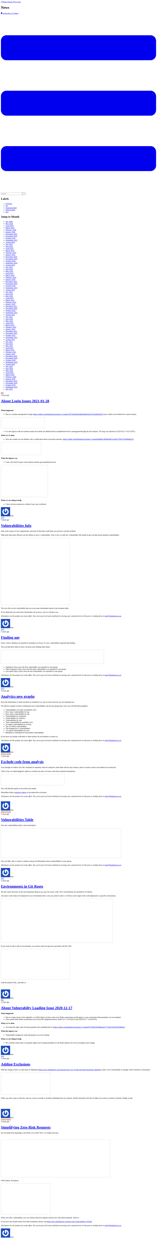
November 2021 (11, 333)
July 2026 (9, 222)
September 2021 (11, 337)
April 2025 (9, 248)
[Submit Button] (24, 193)
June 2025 (9, 246)
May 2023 (9, 296)
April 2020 (9, 373)
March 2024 (10, 275)
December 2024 (11, 257)
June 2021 (9, 344)
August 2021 (10, 340)
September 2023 (11, 288)
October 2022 (11, 311)
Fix (7, 206)
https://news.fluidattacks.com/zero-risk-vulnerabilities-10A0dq (69, 1222)
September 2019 (11, 387)
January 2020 (10, 379)
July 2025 (9, 244)
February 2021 (11, 352)
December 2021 (11, 331)
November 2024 (11, 259)
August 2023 (10, 290)
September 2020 (11, 362)
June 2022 (9, 319)
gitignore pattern (20, 792)
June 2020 (9, 369)
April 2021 (9, 348)
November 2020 (11, 358)
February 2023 (11, 302)
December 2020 (11, 356)
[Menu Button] (78, 191)
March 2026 (10, 228)
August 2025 (10, 242)
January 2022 (10, 329)
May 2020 (9, 371)
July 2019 (9, 389)
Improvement (10, 210)
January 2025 (10, 255)
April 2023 (9, 298)
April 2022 (9, 323)
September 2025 (11, 240)
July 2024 (9, 267)
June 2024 (9, 269)
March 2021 (10, 350)
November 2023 (11, 284)
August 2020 (10, 364)
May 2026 (9, 224)
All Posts (9, 204)
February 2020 (11, 377)
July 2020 (9, 366)
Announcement (11, 208)
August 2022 (10, 315)
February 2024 (11, 277)
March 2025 (10, 251)
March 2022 (10, 325)
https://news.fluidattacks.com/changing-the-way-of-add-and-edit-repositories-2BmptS (69, 1070)
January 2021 (10, 354)
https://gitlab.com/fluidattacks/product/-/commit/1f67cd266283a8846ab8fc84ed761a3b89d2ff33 (68, 414)
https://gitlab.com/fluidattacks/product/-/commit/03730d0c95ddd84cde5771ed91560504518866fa (89, 1027)
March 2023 (10, 300)
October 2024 (11, 261)
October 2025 (11, 238)
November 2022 (11, 308)
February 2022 (11, 327)
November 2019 (11, 383)
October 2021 (11, 335)
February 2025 (11, 253)
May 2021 (9, 346)
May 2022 (9, 321)
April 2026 (9, 226)
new (7, 212)
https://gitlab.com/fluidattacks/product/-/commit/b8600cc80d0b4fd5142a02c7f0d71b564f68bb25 (98, 439)
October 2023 (11, 286)
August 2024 (10, 265)
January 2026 (10, 232)
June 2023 (9, 294)
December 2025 (11, 234)
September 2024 (11, 263)
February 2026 (11, 230)
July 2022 (9, 317)
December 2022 (11, 306)
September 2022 (11, 313)
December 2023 (11, 282)
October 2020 (11, 360)
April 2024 (9, 273)
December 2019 (11, 381)
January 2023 (10, 304)
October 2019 (11, 385)
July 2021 (9, 342)
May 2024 (9, 271)
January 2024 (10, 280)
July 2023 (9, 292)
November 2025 (11, 236)
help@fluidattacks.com (112, 616)
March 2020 (10, 375)
